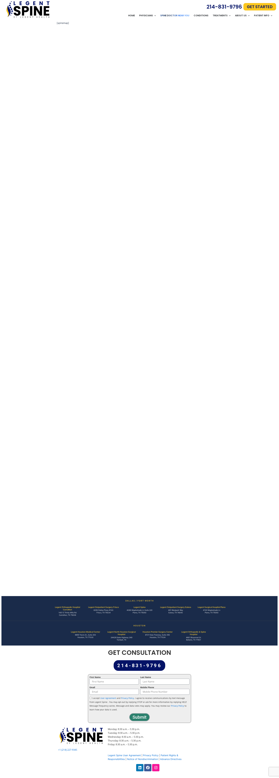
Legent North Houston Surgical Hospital (121, 633)
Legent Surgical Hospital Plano (212, 607)
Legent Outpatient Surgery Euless (175, 607)
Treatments (220, 15)
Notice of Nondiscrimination (142, 759)
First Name (95, 677)
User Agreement (108, 698)
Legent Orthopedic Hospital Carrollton (67, 608)
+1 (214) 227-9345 (67, 749)
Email (92, 687)
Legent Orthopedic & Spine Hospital (193, 633)
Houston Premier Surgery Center (158, 632)
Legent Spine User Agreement (124, 755)
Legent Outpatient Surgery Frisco (103, 607)
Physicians (146, 15)
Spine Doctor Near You (174, 15)
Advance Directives (170, 759)
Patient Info (261, 15)
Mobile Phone (147, 687)
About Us (241, 15)
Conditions (201, 15)
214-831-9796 (224, 6)
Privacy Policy (127, 698)
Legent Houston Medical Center (85, 632)
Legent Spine (140, 607)
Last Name (145, 677)
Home (131, 15)
